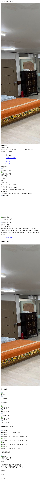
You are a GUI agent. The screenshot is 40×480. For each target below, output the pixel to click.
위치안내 (7, 163)
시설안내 (7, 161)
